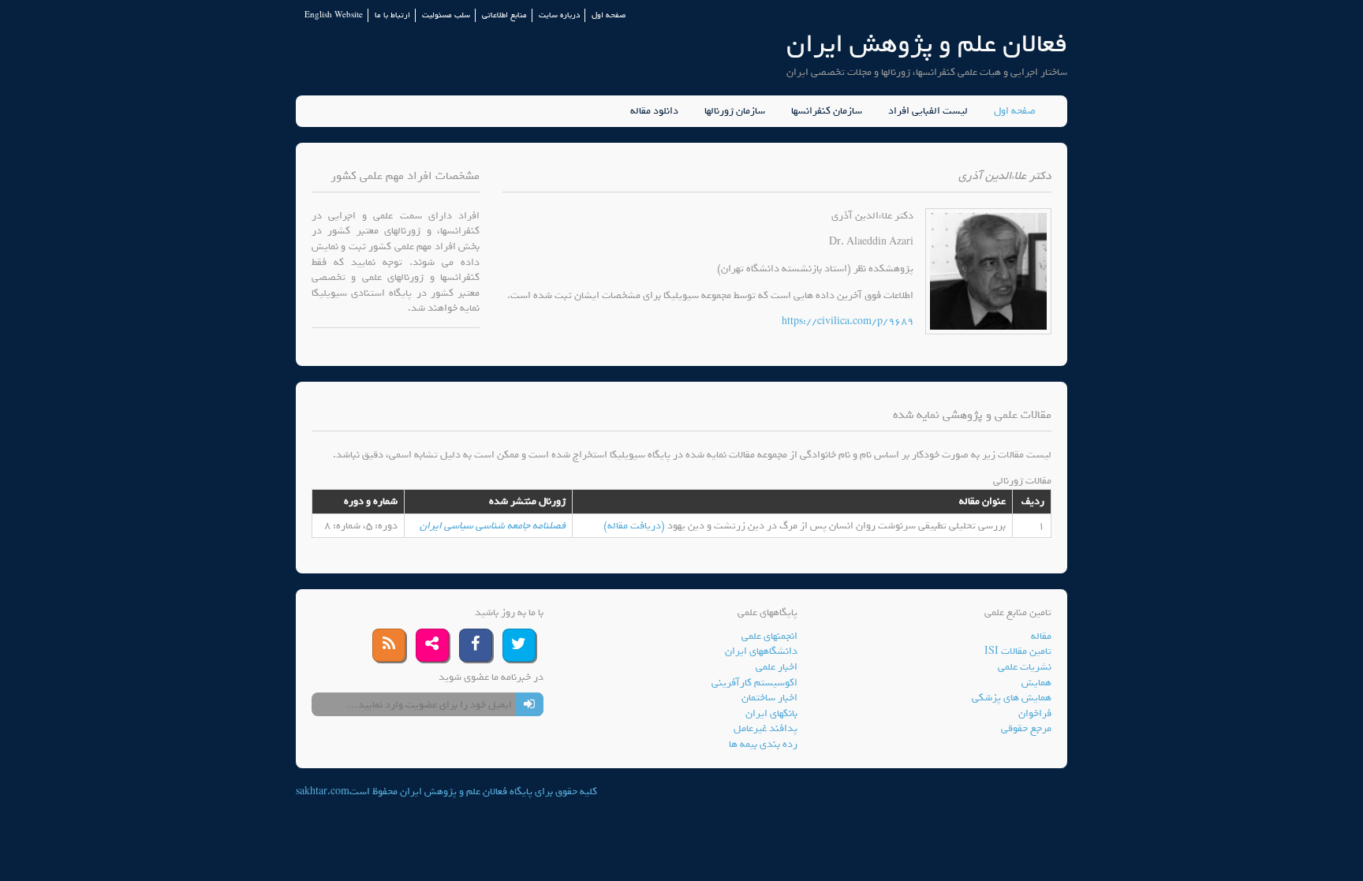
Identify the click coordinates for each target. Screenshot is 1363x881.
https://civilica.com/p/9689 (847, 321)
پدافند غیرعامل (765, 728)
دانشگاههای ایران (761, 651)
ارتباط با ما (392, 15)
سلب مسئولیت (446, 15)
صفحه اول (608, 15)
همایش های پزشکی (1011, 697)
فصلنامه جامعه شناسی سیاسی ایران (493, 525)
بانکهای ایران (771, 713)
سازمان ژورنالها (734, 111)
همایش (1036, 682)
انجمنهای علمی (769, 636)
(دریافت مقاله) (635, 525)
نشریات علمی (1024, 667)
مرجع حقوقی (1026, 728)
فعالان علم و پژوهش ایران (926, 43)
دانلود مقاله (654, 111)
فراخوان (1034, 713)
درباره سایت (559, 15)
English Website (333, 15)
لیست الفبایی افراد (928, 111)
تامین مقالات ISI (1017, 651)
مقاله (1041, 636)
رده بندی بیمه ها (763, 744)
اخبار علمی (776, 667)
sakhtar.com (322, 791)
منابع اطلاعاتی (504, 15)
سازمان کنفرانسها (826, 111)
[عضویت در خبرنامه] (529, 704)
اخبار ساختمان (769, 697)
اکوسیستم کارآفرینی (754, 682)
